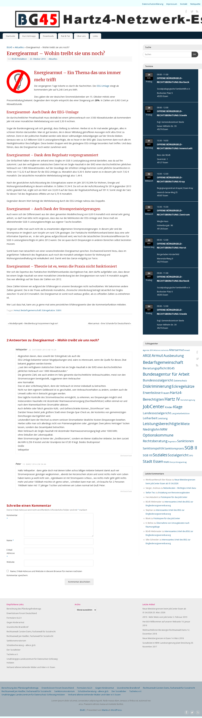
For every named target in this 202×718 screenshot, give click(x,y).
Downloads (48, 36)
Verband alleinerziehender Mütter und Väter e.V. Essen (31, 667)
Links (95, 36)
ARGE (147, 355)
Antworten (126, 455)
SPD (191, 455)
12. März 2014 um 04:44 (34, 464)
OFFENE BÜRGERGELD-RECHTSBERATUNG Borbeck (173, 80)
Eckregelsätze (48, 310)
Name (10, 540)
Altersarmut (176, 350)
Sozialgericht (178, 455)
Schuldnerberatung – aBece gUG (21, 645)
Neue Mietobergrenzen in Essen (157, 638)
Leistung (163, 418)
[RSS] (197, 12)
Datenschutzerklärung (152, 4)
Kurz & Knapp (29, 36)
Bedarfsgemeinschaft (31, 310)
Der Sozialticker (14, 649)
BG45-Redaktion (19, 59)
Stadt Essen (153, 461)
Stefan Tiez (150, 492)
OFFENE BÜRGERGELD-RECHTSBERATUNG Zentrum (173, 212)
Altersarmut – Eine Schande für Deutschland (109, 323)
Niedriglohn (151, 429)
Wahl (166, 461)
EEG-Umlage (103, 85)
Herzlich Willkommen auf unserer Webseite (162, 621)
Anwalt (187, 350)
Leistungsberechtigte (161, 423)
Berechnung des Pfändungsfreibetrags (24, 608)
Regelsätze (172, 441)
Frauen (165, 393)
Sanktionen (185, 441)
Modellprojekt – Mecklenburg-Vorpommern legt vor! (33, 323)
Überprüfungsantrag (178, 462)
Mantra (105, 710)
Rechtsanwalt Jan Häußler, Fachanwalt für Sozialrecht (30, 636)
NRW (163, 429)
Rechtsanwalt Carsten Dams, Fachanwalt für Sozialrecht (31, 631)
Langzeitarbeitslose (181, 413)
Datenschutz (180, 380)
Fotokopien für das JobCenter (174, 497)
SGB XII (147, 455)
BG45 (9, 47)
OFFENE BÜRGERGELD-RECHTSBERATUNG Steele (172, 113)
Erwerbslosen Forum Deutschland (22, 613)
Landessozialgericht (157, 413)
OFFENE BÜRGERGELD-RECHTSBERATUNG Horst (171, 245)
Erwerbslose (152, 393)
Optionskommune (158, 435)
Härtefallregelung (187, 400)
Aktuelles (19, 47)
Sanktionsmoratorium (16, 640)
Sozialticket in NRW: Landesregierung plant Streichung (166, 643)
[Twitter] (191, 12)
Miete (185, 423)
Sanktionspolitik (153, 448)
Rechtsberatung (155, 441)
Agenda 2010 (148, 350)
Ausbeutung (173, 355)
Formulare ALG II (14, 618)
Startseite (10, 36)
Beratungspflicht (155, 368)
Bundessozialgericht (158, 380)
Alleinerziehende (161, 350)
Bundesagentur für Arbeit (166, 374)
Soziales (160, 454)
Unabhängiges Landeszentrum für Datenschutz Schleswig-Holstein (33, 694)
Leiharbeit (150, 418)
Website (11, 562)
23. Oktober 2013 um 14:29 (42, 350)
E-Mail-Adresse (11, 553)
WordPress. (116, 710)
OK (194, 54)
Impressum (171, 4)
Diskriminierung (157, 386)
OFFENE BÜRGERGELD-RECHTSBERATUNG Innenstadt (175, 146)
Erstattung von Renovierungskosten (174, 492)
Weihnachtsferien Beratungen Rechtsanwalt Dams (165, 630)
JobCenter (153, 406)
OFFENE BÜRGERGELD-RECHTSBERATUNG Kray (171, 179)
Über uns (81, 36)
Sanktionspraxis (174, 448)
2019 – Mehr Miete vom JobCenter (158, 617)
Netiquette (195, 4)
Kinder (169, 407)
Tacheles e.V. (12, 654)
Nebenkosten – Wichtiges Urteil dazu (179, 488)
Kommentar (11, 517)
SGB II (58, 310)
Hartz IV (172, 399)
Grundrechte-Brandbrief (17, 627)
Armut (17, 310)
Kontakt (183, 4)
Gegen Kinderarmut (15, 622)
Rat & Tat (65, 36)
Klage (177, 406)
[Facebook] (186, 12)
